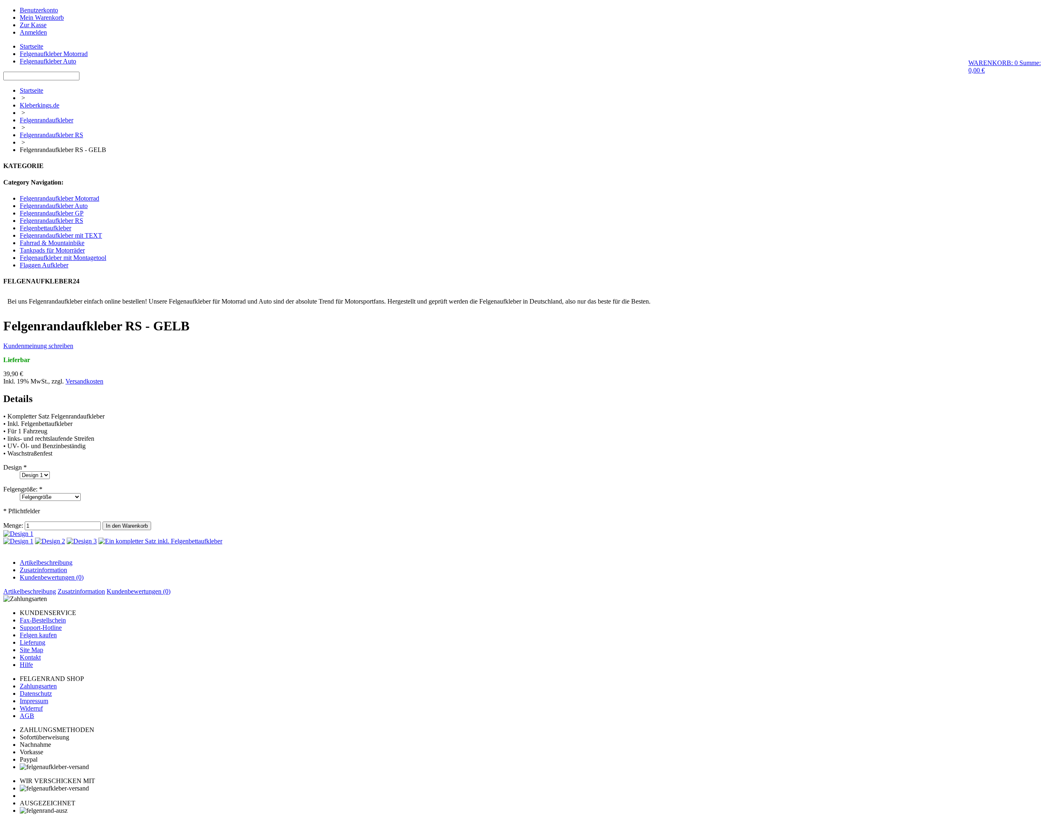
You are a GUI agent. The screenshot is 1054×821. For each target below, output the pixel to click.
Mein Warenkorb (42, 17)
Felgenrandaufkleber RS (51, 134)
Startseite (31, 46)
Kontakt (30, 657)
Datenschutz (36, 693)
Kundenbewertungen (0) (52, 577)
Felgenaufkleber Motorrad (54, 53)
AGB (27, 715)
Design (15, 467)
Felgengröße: (22, 489)
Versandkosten (84, 381)
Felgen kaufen (38, 635)
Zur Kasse (33, 24)
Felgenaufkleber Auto (48, 61)
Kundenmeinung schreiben (38, 345)
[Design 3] (82, 541)
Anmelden (33, 32)
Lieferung (32, 642)
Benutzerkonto (39, 10)
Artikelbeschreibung (46, 562)
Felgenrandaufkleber (46, 120)
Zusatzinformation (43, 569)
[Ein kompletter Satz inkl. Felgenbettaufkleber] (160, 541)
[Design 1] (18, 533)
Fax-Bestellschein (43, 620)
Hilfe (26, 664)
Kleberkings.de (39, 105)
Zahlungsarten (38, 686)
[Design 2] (50, 541)
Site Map (31, 649)
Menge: (13, 525)
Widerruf (31, 708)
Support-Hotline (41, 627)
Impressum (34, 700)
